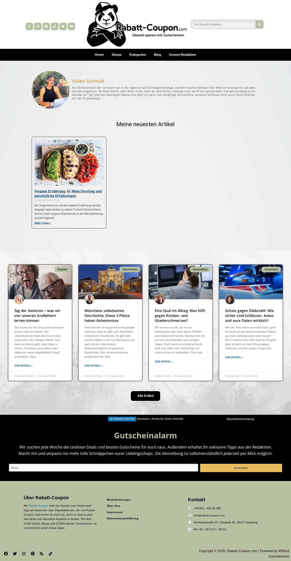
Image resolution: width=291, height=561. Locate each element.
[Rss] (42, 554)
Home (99, 54)
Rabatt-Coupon (38, 505)
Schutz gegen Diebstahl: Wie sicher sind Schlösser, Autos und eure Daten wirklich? (249, 315)
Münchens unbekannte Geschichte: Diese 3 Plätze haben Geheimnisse (107, 315)
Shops (117, 54)
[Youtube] (71, 26)
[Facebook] (6, 554)
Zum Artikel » (23, 365)
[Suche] (259, 24)
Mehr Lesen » (42, 222)
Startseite (143, 418)
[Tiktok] (54, 26)
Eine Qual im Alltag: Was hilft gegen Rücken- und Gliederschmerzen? (180, 315)
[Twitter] (63, 26)
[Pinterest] (46, 26)
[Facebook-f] (29, 26)
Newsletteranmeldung (240, 419)
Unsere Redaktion (182, 54)
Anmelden (241, 468)
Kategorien (137, 54)
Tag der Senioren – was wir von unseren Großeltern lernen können (37, 315)
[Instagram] (37, 26)
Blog (157, 54)
